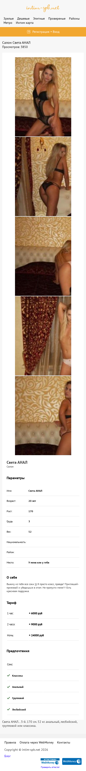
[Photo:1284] (43, 176)
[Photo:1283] (43, 96)
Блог (7, 756)
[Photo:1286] (43, 335)
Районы (74, 18)
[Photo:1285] (43, 256)
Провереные (56, 18)
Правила (10, 742)
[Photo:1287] (43, 415)
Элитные (39, 18)
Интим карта (25, 23)
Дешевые (23, 18)
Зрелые (9, 18)
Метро (8, 23)
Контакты (63, 742)
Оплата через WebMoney (37, 742)
